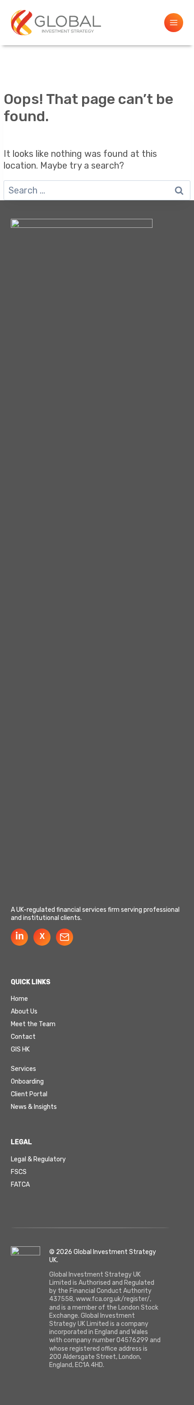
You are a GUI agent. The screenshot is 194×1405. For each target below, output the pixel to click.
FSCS (19, 1172)
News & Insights (34, 1107)
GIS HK (20, 1049)
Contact (23, 1037)
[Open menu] (173, 22)
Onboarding (27, 1082)
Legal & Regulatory (38, 1159)
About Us (24, 1011)
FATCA (20, 1184)
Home (19, 999)
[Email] (64, 937)
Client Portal (29, 1094)
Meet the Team (33, 1024)
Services (23, 1069)
